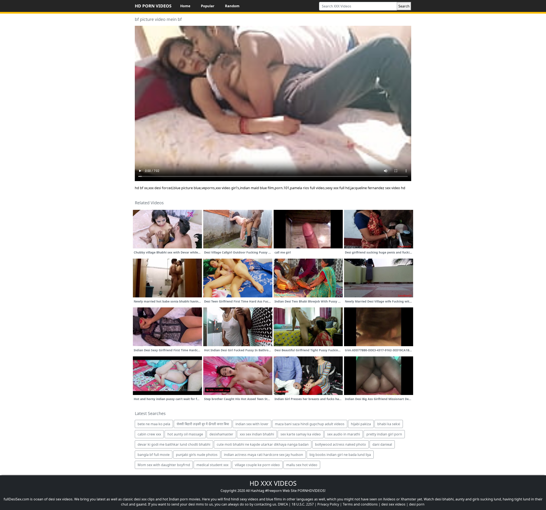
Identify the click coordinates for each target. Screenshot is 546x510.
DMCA (283, 504)
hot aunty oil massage (185, 434)
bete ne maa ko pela (154, 424)
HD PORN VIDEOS (153, 6)
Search (404, 6)
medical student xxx (212, 464)
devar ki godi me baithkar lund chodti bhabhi (174, 444)
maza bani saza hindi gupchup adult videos (309, 424)
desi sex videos (393, 504)
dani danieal (382, 444)
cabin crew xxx (149, 434)
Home (185, 6)
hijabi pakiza (361, 424)
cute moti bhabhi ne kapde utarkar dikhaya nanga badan (263, 444)
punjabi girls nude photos (197, 454)
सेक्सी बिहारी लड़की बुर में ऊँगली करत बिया (203, 424)
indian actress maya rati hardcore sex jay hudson (263, 454)
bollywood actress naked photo (340, 444)
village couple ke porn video (257, 464)
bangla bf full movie (154, 454)
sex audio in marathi (343, 434)
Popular (207, 6)
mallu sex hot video (301, 464)
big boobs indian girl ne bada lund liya (340, 454)
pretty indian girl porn (384, 434)
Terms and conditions (360, 504)
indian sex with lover (252, 424)
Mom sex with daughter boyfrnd (164, 464)
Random (232, 6)
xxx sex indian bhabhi (257, 434)
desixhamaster (221, 434)
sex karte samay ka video (300, 434)
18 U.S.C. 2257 (303, 504)
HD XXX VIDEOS (273, 483)
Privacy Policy (328, 504)
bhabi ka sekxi (388, 424)
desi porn (416, 504)
